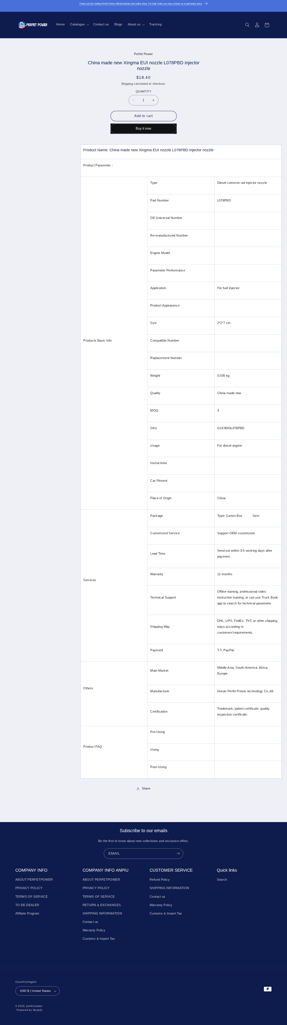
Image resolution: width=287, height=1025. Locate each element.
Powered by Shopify (29, 1010)
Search (222, 880)
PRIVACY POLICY (28, 888)
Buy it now (143, 128)
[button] (79, 24)
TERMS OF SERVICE (31, 896)
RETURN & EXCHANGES (102, 905)
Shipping (127, 83)
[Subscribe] (178, 853)
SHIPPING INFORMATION (102, 913)
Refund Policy (160, 880)
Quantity (143, 91)
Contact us (90, 922)
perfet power (34, 1006)
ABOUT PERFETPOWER (34, 880)
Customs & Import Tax (99, 939)
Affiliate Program (27, 913)
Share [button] (146, 788)
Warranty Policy (94, 930)
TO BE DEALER (27, 905)
